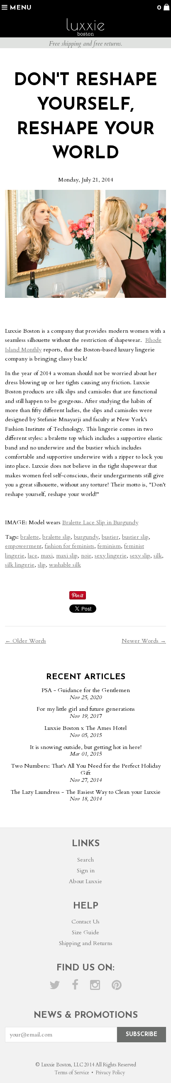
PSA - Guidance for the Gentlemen (86, 690)
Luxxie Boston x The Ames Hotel (85, 728)
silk (158, 556)
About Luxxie (85, 881)
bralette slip (56, 537)
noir (86, 556)
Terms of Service (71, 1072)
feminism (109, 546)
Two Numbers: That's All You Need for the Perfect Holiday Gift (86, 769)
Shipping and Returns (85, 943)
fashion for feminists (69, 546)
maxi (47, 556)
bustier (110, 537)
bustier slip (135, 537)
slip (42, 565)
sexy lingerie (111, 556)
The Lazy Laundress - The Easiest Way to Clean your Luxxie (85, 792)
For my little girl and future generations (86, 709)
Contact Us (85, 922)
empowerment (23, 546)
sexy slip (140, 556)
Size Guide (85, 932)
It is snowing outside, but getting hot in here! (86, 747)
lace (32, 556)
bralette (29, 537)
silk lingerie (19, 565)
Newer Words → (144, 641)
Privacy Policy (110, 1072)
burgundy (86, 537)
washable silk (65, 565)
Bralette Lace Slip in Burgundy (100, 522)
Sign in (86, 870)
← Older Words (25, 641)
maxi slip (67, 556)
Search (85, 860)
